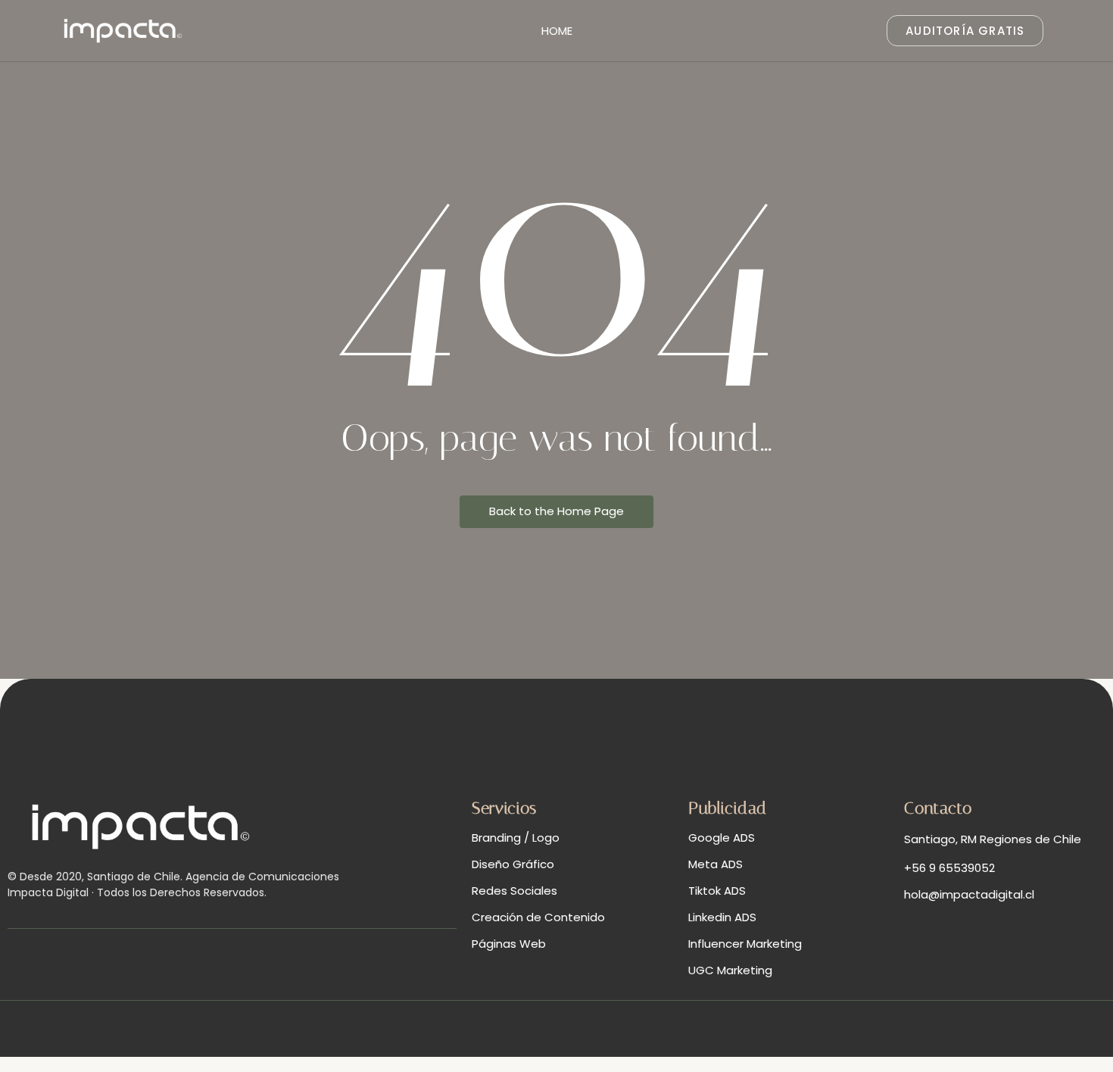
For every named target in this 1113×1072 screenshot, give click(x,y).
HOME (556, 31)
